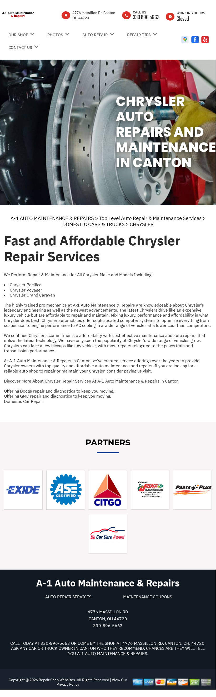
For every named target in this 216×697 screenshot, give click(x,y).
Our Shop (18, 34)
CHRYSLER (142, 224)
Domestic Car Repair (23, 401)
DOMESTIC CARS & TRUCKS (93, 224)
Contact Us (20, 47)
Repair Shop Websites (56, 679)
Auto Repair (95, 34)
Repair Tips (139, 34)
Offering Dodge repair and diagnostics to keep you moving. (59, 391)
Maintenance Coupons (147, 596)
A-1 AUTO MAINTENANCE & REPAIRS (52, 218)
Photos (55, 34)
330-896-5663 (146, 17)
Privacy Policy (68, 684)
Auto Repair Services (68, 596)
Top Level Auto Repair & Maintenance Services (150, 218)
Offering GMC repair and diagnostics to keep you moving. (57, 396)
